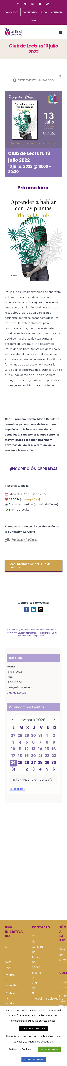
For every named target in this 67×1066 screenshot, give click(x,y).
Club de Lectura (17, 692)
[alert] (33, 779)
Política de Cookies (19, 1049)
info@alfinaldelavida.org (33, 998)
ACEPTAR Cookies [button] (49, 1049)
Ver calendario (17, 788)
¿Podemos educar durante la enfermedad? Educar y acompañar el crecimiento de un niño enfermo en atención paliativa (38, 632)
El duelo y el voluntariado (12, 631)
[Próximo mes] (54, 720)
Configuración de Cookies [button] (33, 1028)
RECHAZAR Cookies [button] (33, 1059)
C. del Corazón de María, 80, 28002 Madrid (33, 954)
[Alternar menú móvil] (60, 32)
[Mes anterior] (12, 720)
